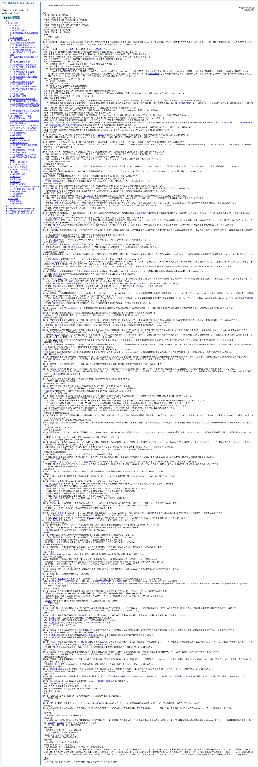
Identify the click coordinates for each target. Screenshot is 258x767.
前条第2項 (62, 513)
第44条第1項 (102, 583)
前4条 (52, 554)
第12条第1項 (50, 391)
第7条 (86, 271)
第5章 (71, 281)
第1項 (55, 181)
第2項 (69, 581)
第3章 (186, 676)
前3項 (57, 203)
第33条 (101, 135)
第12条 (52, 618)
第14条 (82, 308)
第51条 (53, 703)
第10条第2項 (93, 249)
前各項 (48, 601)
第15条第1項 (143, 213)
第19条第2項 (54, 622)
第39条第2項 (103, 581)
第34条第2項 (179, 103)
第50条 (83, 642)
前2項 (47, 249)
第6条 (68, 720)
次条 (192, 166)
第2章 (177, 676)
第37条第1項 (54, 581)
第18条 (200, 166)
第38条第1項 (54, 583)
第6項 (104, 249)
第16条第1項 (54, 620)
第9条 (73, 308)
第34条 (92, 144)
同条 (214, 708)
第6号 (92, 59)
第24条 (131, 188)
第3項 (118, 581)
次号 (62, 59)
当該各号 (98, 49)
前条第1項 (88, 196)
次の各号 (70, 49)
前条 (75, 244)
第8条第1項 (53, 635)
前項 (47, 178)
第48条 (133, 283)
